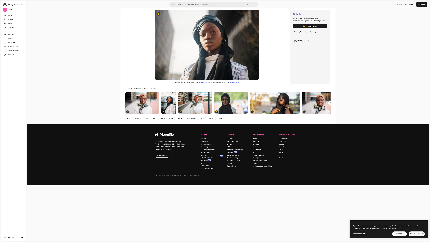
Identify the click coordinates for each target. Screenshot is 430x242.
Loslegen (230, 135)
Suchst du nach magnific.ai (262, 166)
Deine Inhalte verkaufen (261, 161)
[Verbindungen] (5, 237)
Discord (281, 152)
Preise (399, 4)
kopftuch (138, 118)
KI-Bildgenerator (204, 82)
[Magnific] (164, 135)
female (180, 118)
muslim (162, 118)
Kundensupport (284, 139)
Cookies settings (233, 158)
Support (229, 144)
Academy (230, 139)
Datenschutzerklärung (235, 150)
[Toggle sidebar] (22, 4)
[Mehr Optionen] (321, 32)
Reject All (399, 234)
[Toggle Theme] (13, 237)
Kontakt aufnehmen (287, 135)
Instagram (282, 141)
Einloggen (409, 4)
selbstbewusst (191, 118)
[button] (162, 156)
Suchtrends (257, 150)
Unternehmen (231, 166)
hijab (128, 118)
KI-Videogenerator (207, 147)
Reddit (281, 158)
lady (146, 118)
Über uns (256, 141)
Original (169, 14)
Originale (232, 152)
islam (202, 118)
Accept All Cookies (417, 234)
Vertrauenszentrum (233, 161)
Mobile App (205, 166)
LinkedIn (282, 147)
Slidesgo (256, 158)
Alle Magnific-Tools (207, 169)
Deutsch (162, 156)
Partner (229, 163)
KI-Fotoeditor (234, 82)
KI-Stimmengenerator (208, 150)
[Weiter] (330, 103)
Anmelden (422, 4)
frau (154, 118)
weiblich (211, 118)
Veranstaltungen (258, 155)
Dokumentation (232, 141)
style (220, 118)
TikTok (281, 150)
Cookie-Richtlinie (233, 155)
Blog (254, 152)
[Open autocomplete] (172, 4)
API (202, 163)
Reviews (256, 144)
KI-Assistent (205, 141)
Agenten (205, 160)
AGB (228, 147)
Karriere (255, 147)
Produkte (204, 135)
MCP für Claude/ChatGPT (212, 156)
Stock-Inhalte (205, 152)
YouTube (282, 144)
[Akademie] (9, 237)
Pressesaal (256, 163)
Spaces (203, 139)
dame (171, 118)
